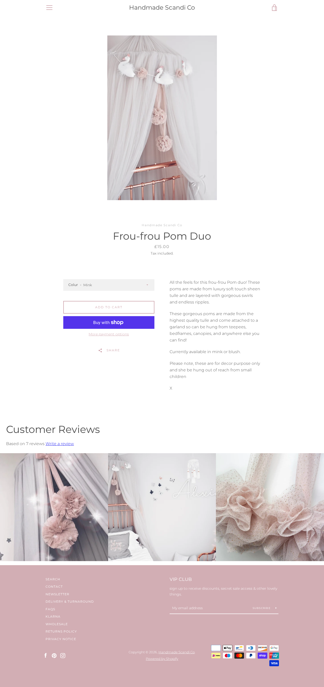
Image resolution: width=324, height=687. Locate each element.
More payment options (109, 334)
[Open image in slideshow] (162, 117)
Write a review (60, 443)
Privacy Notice (61, 639)
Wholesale (57, 624)
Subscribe (262, 608)
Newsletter (57, 594)
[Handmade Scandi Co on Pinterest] (54, 655)
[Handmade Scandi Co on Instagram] (62, 655)
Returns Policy (61, 631)
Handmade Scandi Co (162, 7)
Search (53, 579)
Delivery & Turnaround (70, 601)
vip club (181, 579)
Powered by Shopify (162, 659)
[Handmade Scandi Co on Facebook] (45, 655)
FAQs (50, 609)
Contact (54, 586)
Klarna (53, 616)
